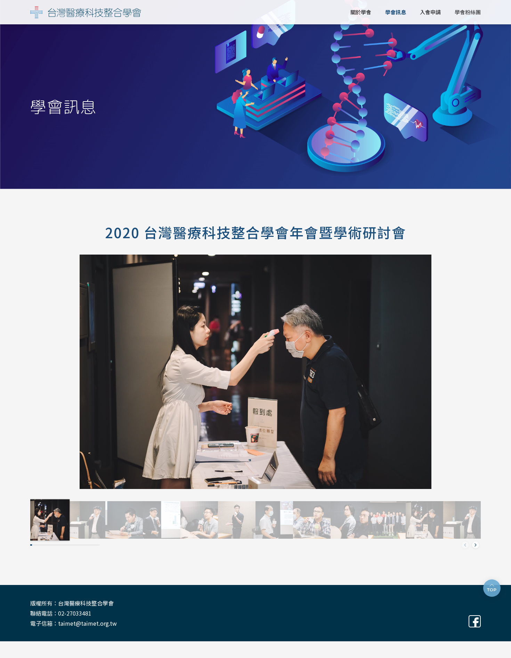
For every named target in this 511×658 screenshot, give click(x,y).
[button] (475, 544)
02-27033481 (74, 613)
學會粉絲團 (468, 12)
